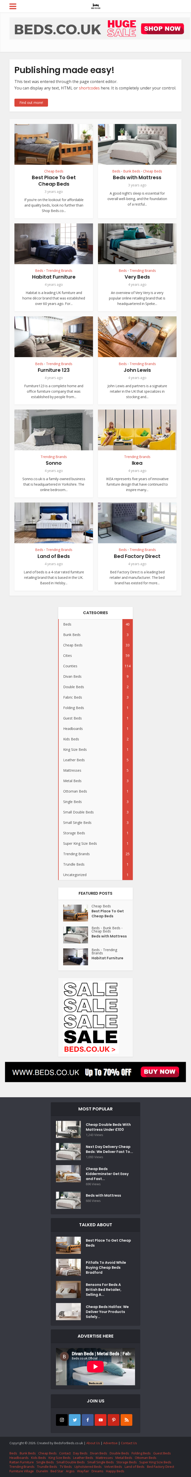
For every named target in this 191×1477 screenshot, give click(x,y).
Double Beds (119, 1453)
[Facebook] (88, 1420)
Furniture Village (21, 1471)
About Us (93, 1443)
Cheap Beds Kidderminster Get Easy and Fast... (107, 1173)
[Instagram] (62, 1420)
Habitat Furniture (54, 276)
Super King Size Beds (155, 1462)
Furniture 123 (54, 370)
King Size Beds (59, 1457)
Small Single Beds (100, 1462)
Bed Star (56, 1471)
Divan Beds (98, 1453)
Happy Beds (115, 1471)
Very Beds (137, 276)
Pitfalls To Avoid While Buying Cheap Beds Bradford (106, 1267)
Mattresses (104, 1457)
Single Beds (45, 1462)
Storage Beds (126, 1462)
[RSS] (126, 1420)
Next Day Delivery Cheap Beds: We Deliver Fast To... (109, 1149)
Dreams (97, 1471)
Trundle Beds (47, 1466)
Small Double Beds (70, 1462)
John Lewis (137, 370)
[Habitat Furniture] (77, 956)
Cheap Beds (53, 171)
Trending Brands (59, 270)
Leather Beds (83, 1457)
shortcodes (89, 88)
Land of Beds (54, 556)
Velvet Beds (113, 1466)
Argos (70, 1471)
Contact (65, 1453)
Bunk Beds (131, 171)
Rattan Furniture (21, 1462)
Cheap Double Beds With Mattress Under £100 (108, 1127)
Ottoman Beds (145, 1457)
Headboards (19, 1457)
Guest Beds (162, 1453)
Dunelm (42, 1471)
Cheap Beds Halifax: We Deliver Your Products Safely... (107, 1311)
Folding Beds (141, 1453)
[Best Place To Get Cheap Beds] (77, 913)
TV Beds (66, 1466)
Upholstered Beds (88, 1466)
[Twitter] (75, 1420)
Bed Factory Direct (137, 556)
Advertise (110, 1443)
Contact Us (129, 1443)
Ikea (137, 463)
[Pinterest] (113, 1420)
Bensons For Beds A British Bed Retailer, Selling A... (103, 1289)
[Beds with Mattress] (77, 935)
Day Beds (80, 1453)
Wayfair (83, 1471)
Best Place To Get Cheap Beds (54, 180)
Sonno (54, 463)
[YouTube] (100, 1420)
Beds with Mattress (137, 177)
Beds (116, 171)
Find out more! (31, 102)
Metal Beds (123, 1457)
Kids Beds (38, 1457)
